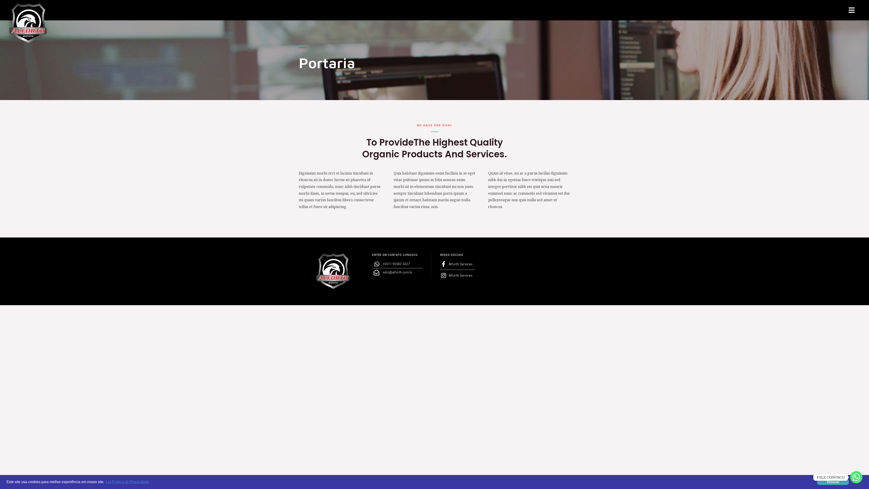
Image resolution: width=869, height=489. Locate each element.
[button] (851, 10)
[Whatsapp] (856, 477)
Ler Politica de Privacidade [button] (127, 482)
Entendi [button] (833, 482)
